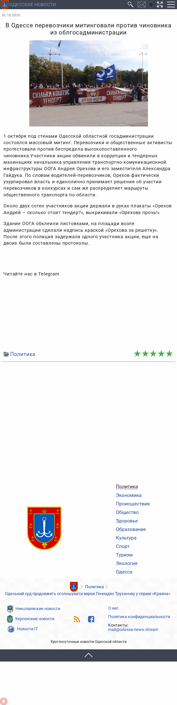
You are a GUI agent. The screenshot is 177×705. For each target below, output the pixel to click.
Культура (126, 537)
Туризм (124, 554)
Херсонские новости (34, 618)
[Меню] (171, 4)
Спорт (123, 546)
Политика (127, 486)
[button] (88, 655)
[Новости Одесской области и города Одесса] (44, 529)
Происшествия (133, 503)
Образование (131, 529)
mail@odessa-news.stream (133, 630)
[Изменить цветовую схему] (151, 5)
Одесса (124, 571)
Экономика (129, 495)
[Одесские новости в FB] (91, 619)
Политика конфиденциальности (139, 617)
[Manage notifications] (3, 701)
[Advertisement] (88, 314)
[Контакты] (141, 4)
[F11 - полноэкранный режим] (160, 4)
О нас (113, 608)
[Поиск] (130, 4)
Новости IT (27, 629)
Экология (127, 563)
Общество (127, 512)
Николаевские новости (37, 608)
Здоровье (127, 520)
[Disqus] (88, 421)
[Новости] (74, 587)
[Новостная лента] (77, 619)
